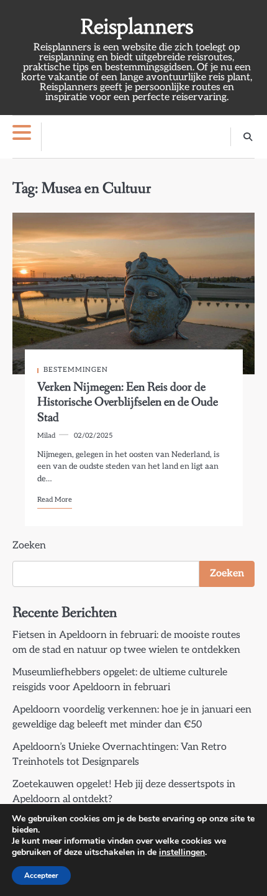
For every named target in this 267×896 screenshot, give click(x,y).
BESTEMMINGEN (75, 370)
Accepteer (41, 875)
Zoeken (29, 546)
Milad (46, 436)
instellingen (182, 852)
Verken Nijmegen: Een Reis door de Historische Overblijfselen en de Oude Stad (127, 402)
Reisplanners (137, 26)
